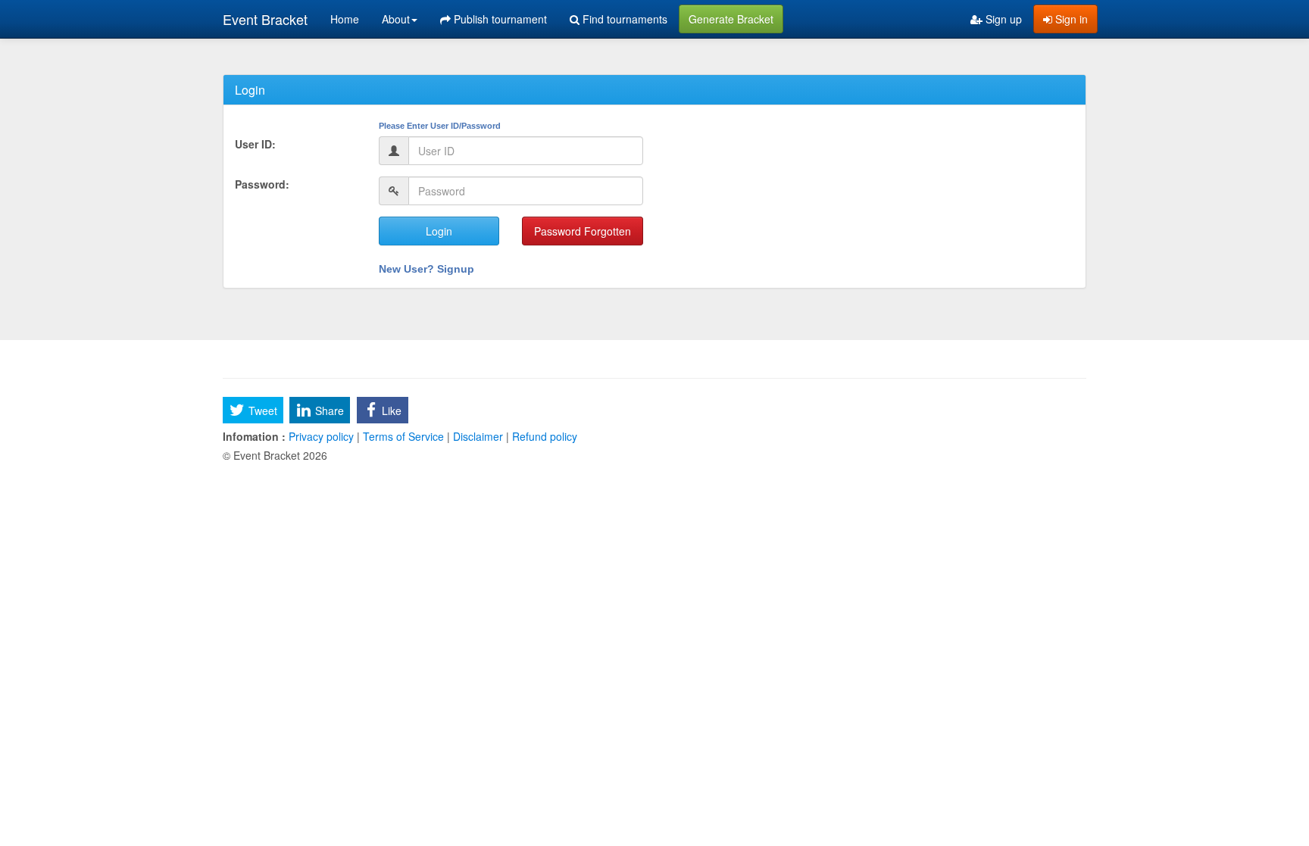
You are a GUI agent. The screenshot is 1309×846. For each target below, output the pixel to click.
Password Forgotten (582, 231)
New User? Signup (426, 269)
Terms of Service (403, 436)
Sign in (1070, 19)
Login (439, 231)
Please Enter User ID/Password (440, 125)
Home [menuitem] (344, 19)
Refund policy (543, 436)
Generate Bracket (731, 19)
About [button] (396, 19)
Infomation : (254, 436)
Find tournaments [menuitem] (623, 19)
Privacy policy (321, 436)
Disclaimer (478, 436)
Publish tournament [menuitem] (499, 19)
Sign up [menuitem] (1002, 19)
